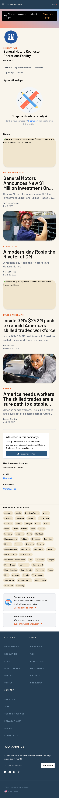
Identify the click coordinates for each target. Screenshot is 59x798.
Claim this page (48, 16)
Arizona (46, 513)
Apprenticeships (23, 67)
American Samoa (32, 513)
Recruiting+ (11, 654)
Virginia (26, 575)
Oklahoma (40, 559)
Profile (8, 67)
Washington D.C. (24, 580)
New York (51, 549)
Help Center (37, 668)
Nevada (40, 544)
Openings (9, 72)
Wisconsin (8, 585)
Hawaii (46, 523)
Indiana (24, 528)
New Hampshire (10, 549)
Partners (39, 67)
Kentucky (8, 534)
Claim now (33, 120)
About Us (9, 699)
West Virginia (40, 580)
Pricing (8, 675)
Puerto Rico (24, 565)
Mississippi (47, 539)
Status (8, 683)
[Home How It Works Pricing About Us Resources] (12, 4)
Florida (19, 523)
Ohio (30, 559)
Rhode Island (37, 565)
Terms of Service (14, 714)
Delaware (8, 523)
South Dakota (26, 570)
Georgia (28, 523)
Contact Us (11, 735)
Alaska (18, 513)
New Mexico (38, 549)
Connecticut (44, 518)
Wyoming (20, 585)
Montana (18, 544)
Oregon (51, 559)
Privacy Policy (13, 721)
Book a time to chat (23, 607)
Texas (50, 570)
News (20, 72)
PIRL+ (7, 661)
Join (7, 706)
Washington (9, 580)
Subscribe (48, 765)
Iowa (33, 528)
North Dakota (26, 554)
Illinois (15, 528)
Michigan (24, 539)
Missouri (7, 544)
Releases (35, 675)
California (20, 518)
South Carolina (10, 570)
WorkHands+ (11, 647)
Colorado (31, 518)
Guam (37, 523)
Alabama (8, 513)
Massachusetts (10, 539)
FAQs (32, 654)
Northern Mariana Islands (14, 559)
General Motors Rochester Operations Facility (22, 53)
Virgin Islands (37, 575)
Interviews (36, 683)
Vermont (15, 575)
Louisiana (20, 534)
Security (9, 728)
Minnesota (35, 539)
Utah (6, 575)
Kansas (41, 528)
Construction (9, 488)
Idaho (6, 528)
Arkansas (8, 518)
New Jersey (25, 549)
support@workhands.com (26, 623)
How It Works (12, 668)
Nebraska (30, 544)
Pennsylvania (9, 565)
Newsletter (37, 661)
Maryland (39, 534)
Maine (29, 534)
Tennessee (40, 570)
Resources (36, 647)
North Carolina (10, 554)
